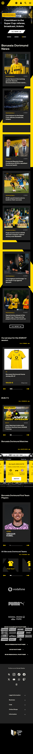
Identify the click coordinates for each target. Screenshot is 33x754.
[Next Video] (29, 435)
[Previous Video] (3, 435)
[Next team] (29, 575)
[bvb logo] (2, 3)
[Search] (25, 3)
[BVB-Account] (21, 3)
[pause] (30, 7)
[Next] (29, 545)
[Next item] (29, 389)
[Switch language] (16, 3)
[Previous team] (3, 575)
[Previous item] (3, 389)
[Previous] (3, 545)
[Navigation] (30, 3)
